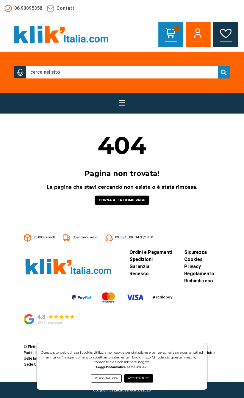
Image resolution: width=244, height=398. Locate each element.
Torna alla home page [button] (122, 200)
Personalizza (106, 378)
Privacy (192, 266)
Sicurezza (195, 252)
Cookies (193, 259)
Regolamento (199, 273)
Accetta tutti (138, 378)
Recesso (139, 273)
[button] (20, 72)
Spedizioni (141, 259)
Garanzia (139, 266)
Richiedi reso (198, 281)
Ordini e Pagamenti (150, 252)
